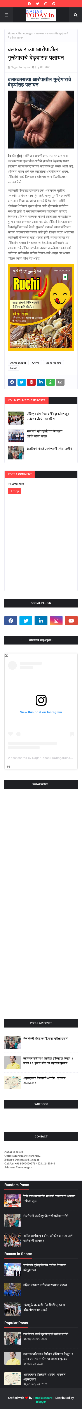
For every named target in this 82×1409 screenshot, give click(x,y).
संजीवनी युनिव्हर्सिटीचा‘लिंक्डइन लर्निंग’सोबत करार (45, 433)
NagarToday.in (20, 67)
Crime (36, 362)
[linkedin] (41, 620)
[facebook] (29, 3)
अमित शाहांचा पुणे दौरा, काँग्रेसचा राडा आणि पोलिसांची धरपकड (48, 1238)
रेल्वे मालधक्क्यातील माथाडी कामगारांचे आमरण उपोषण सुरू (49, 1198)
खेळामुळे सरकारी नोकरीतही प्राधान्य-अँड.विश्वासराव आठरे (44, 1307)
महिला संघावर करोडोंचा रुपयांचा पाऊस (45, 1285)
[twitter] (37, 3)
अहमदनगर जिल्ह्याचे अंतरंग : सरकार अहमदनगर (44, 1080)
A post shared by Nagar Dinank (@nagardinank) (41, 757)
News (13, 368)
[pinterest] (53, 3)
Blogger (41, 1402)
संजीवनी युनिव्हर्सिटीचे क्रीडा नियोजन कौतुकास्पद (44, 1267)
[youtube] (71, 620)
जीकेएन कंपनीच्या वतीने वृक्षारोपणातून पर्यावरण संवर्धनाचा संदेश (48, 416)
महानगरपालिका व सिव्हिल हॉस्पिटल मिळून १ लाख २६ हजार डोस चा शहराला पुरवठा (48, 1060)
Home (11, 33)
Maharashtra (53, 362)
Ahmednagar (25, 33)
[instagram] (45, 3)
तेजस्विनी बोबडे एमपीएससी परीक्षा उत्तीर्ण (49, 449)
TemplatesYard (42, 1398)
